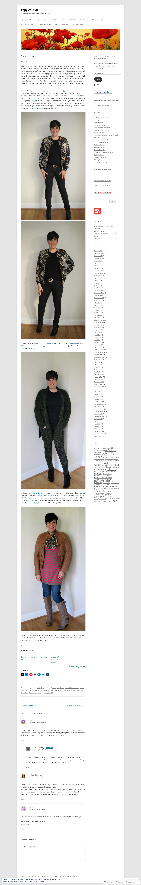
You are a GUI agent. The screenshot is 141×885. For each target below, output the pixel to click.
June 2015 (97, 335)
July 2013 (97, 392)
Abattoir (106, 448)
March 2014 (97, 372)
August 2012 (98, 419)
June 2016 (97, 305)
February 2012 (98, 434)
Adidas (111, 448)
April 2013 (97, 399)
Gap (64, 91)
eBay (64, 19)
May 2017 (97, 283)
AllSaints (110, 450)
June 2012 (97, 424)
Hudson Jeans (49, 690)
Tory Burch (100, 498)
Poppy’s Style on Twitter (102, 181)
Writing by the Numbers (101, 118)
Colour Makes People (101, 142)
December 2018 (99, 253)
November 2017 (99, 273)
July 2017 (97, 278)
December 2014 (99, 350)
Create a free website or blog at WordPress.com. (35, 876)
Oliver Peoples (115, 483)
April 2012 (97, 429)
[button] (53, 166)
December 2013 (99, 379)
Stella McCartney (99, 490)
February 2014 (98, 374)
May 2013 (97, 397)
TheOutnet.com (99, 496)
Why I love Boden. (34, 656)
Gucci (61, 103)
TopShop (109, 496)
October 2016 (98, 295)
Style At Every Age (99, 150)
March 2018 (97, 268)
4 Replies (24, 61)
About (93, 19)
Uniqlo (108, 498)
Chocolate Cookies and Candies (104, 152)
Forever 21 (97, 462)
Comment (78, 862)
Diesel (104, 460)
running (97, 488)
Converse (114, 459)
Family (38, 19)
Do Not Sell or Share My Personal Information (63, 876)
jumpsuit (101, 471)
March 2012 (97, 431)
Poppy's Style (30, 10)
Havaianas (97, 467)
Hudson (103, 467)
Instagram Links (78, 24)
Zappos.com (106, 501)
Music (46, 19)
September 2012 (99, 416)
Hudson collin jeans (39, 690)
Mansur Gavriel (107, 474)
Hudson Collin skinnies (45, 495)
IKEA (118, 467)
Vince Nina (97, 501)
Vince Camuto (33, 693)
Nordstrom (106, 483)
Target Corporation (99, 493)
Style (22, 19)
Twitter (72, 19)
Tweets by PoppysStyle (102, 185)
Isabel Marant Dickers (28, 348)
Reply (22, 740)
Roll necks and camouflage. (45, 656)
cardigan (51, 343)
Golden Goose (101, 464)
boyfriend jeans (111, 457)
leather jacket (68, 690)
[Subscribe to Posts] (97, 214)
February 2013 (98, 404)
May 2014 (97, 367)
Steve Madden (108, 490)
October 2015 (98, 325)
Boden (36, 503)
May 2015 (97, 337)
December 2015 (99, 320)
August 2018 (98, 261)
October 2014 (98, 355)
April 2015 (97, 340)
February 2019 (98, 251)
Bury (117, 457)
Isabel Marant (59, 690)
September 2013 (99, 387)
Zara (36, 98)
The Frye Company (100, 494)
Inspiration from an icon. (76, 706)
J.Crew (112, 469)
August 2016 (98, 300)
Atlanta (111, 454)
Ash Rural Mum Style (100, 157)
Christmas (108, 459)
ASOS (104, 454)
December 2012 (99, 409)
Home (101, 19)
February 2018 (98, 271)
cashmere (97, 459)
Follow (98, 79)
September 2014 (99, 357)
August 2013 (98, 389)
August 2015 (98, 330)
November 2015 (99, 322)
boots (104, 457)
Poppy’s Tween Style (44, 24)
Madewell (113, 471)
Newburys (31, 108)
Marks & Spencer (102, 475)
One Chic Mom (98, 123)
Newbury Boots (78, 690)
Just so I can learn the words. (24, 657)
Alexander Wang (99, 451)
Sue (31, 721)
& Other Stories (99, 448)
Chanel (102, 459)
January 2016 (98, 317)
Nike (111, 481)
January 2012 (98, 436)
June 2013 (97, 394)
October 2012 (98, 414)
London (107, 471)
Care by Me (97, 160)
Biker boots (97, 238)
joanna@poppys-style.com (102, 105)
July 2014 (97, 362)
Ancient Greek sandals (106, 452)
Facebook (83, 19)
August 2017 (98, 276)
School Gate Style (36, 775)
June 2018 (97, 263)
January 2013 (98, 406)
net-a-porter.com (99, 479)
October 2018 (98, 256)
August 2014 (98, 359)
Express (116, 460)
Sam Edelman (107, 488)
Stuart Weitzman (100, 491)
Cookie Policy (43, 881)
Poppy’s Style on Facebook (102, 169)
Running (55, 19)
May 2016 (97, 308)
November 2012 (99, 411)
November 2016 (99, 293)
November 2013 (99, 382)
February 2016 (98, 315)
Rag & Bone (24, 693)
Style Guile (97, 120)
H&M (65, 495)
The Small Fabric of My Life (102, 162)
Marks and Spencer (103, 477)
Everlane (109, 460)
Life (30, 19)
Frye (102, 462)
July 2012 (97, 421)
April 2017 (97, 285)
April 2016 (97, 310)
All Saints (97, 452)
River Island (114, 486)
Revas (108, 486)
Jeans (96, 471)
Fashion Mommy (99, 145)
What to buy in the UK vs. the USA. (104, 226)
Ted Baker (109, 493)
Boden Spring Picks (28, 706)
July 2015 (97, 332)
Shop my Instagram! (61, 24)
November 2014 (99, 352)
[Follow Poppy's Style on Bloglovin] (103, 93)
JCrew (117, 469)
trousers (34, 101)
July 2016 (97, 303)
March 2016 (97, 313)
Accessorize (27, 500)
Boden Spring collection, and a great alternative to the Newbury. (55, 659)
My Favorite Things (27, 24)
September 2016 (99, 298)
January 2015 (98, 347)
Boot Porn (97, 229)
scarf (77, 98)
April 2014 (97, 369)
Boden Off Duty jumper (72, 688)
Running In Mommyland (101, 130)
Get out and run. (99, 231)
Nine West (98, 483)
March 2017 (97, 288)
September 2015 (99, 327)
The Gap (75, 93)
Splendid (117, 488)
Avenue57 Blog (99, 147)
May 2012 (97, 426)
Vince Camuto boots (41, 493)
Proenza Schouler (104, 484)
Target (109, 491)
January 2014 (98, 377)
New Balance (109, 479)
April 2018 (97, 266)
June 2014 (97, 364)
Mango (98, 473)
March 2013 (97, 401)
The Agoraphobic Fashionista (103, 140)
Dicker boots (98, 460)
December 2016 (99, 290)
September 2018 (99, 258)
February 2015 (98, 345)
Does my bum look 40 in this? (103, 128)
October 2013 (98, 384)
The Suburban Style (100, 125)
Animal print (55, 688)
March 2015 (97, 342)
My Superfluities (99, 155)
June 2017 (97, 280)
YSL (102, 501)
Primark (96, 484)
